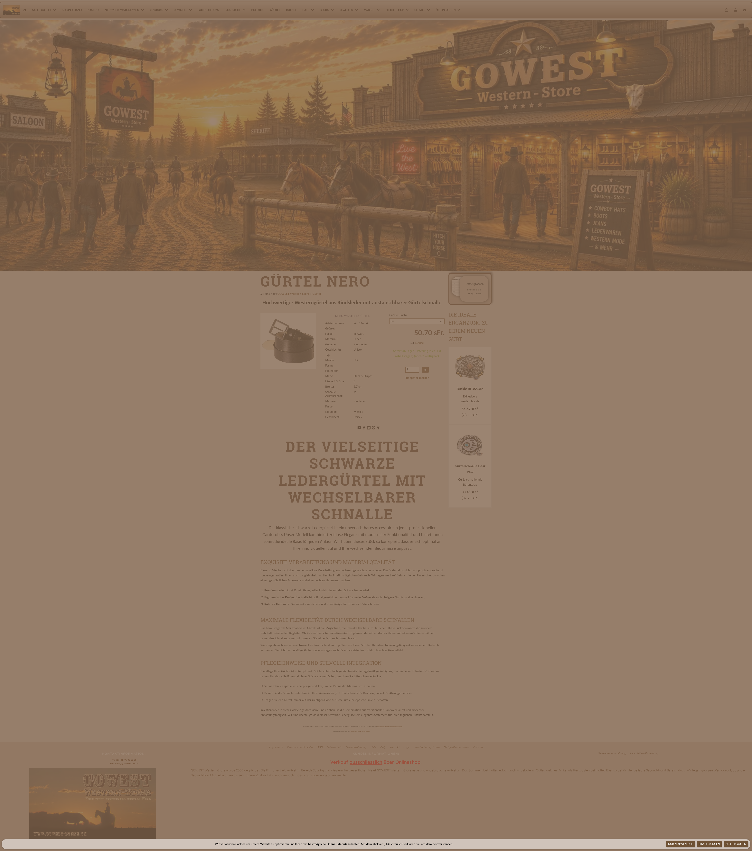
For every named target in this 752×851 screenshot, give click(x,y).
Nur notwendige (680, 844)
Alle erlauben (736, 844)
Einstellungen (709, 844)
